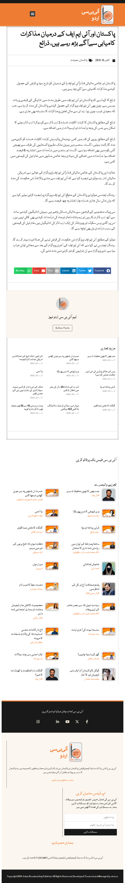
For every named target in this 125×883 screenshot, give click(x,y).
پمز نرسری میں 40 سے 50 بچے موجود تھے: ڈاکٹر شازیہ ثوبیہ (27, 407)
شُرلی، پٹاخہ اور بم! (107, 387)
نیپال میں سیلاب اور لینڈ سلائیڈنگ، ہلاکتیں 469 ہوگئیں (63, 407)
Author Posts (63, 328)
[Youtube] (67, 721)
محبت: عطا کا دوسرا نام (31, 585)
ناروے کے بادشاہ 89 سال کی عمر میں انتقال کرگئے (64, 388)
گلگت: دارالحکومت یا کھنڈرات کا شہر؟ (27, 673)
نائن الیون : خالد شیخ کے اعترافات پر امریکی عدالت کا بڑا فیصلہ (27, 358)
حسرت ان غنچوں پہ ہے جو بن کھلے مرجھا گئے (63, 358)
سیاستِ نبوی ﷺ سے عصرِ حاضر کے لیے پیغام (83, 607)
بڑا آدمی (39, 371)
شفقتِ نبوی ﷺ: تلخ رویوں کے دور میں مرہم (28, 546)
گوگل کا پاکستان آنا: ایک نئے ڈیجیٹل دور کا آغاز (84, 673)
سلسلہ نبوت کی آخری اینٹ (85, 630)
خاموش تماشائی (91, 564)
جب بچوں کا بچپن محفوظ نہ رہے (101, 356)
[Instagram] (38, 721)
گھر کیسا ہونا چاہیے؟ (88, 654)
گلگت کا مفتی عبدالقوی (104, 406)
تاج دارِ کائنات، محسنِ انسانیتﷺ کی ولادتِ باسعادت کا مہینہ (27, 634)
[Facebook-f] (87, 721)
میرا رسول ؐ (38, 564)
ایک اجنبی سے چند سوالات (28, 654)
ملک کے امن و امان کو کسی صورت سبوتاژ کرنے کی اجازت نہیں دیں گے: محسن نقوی (27, 390)
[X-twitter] (77, 721)
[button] (32, 14)
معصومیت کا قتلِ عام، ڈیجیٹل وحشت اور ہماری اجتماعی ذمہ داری (27, 609)
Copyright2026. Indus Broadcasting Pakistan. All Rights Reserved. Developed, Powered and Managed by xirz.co (62, 876)
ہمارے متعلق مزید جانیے (62, 780)
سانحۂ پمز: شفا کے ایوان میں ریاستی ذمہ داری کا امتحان (85, 546)
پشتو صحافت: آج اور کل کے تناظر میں (85, 587)
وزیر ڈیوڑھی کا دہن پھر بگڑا (68, 371)
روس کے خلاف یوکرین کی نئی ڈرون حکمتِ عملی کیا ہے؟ (100, 373)
